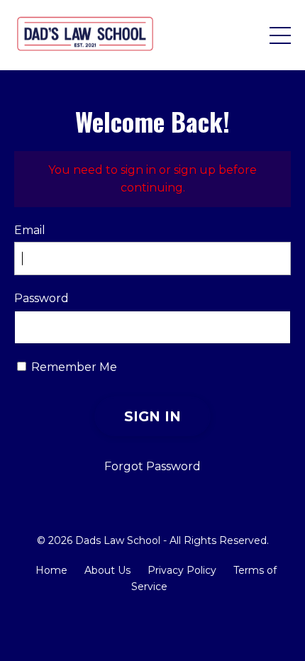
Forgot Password (152, 466)
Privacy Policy (182, 570)
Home (51, 570)
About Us (107, 570)
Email (29, 230)
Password (41, 298)
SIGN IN (153, 416)
